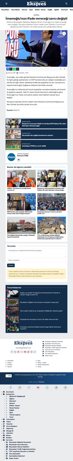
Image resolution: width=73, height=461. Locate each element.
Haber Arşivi (49, 355)
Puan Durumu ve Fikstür (52, 349)
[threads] (65, 387)
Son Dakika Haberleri (51, 353)
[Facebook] (11, 351)
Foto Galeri (10, 419)
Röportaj (9, 428)
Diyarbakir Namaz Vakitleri (53, 345)
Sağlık (50, 10)
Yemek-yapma (14, 415)
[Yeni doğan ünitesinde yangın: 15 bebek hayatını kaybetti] (21, 225)
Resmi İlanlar (14, 408)
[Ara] (66, 3)
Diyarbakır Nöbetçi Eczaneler (54, 341)
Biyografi (9, 431)
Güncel (24, 10)
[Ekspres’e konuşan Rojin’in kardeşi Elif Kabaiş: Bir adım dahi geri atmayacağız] (51, 178)
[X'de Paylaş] (10, 69)
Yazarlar (9, 424)
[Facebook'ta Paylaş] (7, 69)
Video (8, 422)
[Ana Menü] (6, 3)
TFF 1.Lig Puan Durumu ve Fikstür (22, 451)
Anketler (9, 433)
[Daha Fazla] (17, 69)
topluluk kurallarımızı (25, 271)
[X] (15, 351)
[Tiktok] (28, 351)
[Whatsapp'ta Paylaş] (14, 69)
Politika (9, 364)
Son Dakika (15, 10)
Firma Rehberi (11, 426)
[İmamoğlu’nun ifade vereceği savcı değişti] (36, 48)
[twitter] (19, 387)
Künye (39, 367)
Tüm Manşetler (49, 351)
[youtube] (38, 387)
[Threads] (31, 351)
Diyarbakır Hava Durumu (52, 343)
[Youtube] (25, 351)
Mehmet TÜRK (12, 73)
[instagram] (28, 387)
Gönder (11, 265)
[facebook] (10, 387)
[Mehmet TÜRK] (11, 157)
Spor (31, 10)
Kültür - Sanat (40, 10)
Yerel (11, 417)
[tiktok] (56, 387)
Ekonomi (64, 10)
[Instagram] (21, 351)
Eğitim (56, 10)
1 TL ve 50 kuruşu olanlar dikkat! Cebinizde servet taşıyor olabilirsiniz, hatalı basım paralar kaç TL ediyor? (50, 237)
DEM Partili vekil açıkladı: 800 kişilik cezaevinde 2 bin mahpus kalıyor (19, 212)
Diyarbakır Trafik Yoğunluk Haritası (56, 347)
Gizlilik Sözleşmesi (43, 364)
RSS (9, 376)
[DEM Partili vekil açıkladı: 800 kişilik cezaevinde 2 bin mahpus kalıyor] (21, 202)
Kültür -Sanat (14, 405)
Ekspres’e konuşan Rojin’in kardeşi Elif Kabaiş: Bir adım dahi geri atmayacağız (50, 189)
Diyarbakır (5, 10)
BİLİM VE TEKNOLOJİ (17, 396)
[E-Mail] (18, 159)
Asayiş (9, 362)
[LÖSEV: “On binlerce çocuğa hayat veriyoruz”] (21, 178)
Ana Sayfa (10, 392)
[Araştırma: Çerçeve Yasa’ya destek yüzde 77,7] (51, 202)
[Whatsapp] (34, 351)
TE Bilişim (41, 382)
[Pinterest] (18, 351)
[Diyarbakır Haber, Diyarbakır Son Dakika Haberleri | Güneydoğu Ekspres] (36, 4)
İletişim (9, 367)
